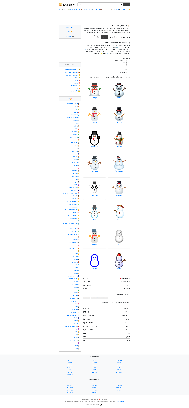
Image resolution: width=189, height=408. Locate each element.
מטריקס (76, 259)
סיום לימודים (74, 298)
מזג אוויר (76, 256)
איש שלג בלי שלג (97, 298)
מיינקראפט (75, 262)
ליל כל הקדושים (74, 248)
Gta (77, 106)
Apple (119, 97)
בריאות (76, 129)
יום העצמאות (74, 228)
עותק (105, 36)
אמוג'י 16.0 (94, 392)
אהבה (76, 112)
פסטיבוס (76, 323)
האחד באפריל (74, 151)
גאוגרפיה (76, 134)
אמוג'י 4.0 (69, 385)
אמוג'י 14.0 (94, 390)
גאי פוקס (76, 140)
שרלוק (76, 348)
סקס (77, 304)
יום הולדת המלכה (73, 215)
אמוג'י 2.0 (94, 383)
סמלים (66, 9)
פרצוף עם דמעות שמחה (72, 70)
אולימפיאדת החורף (73, 118)
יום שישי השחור (74, 242)
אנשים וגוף (117, 9)
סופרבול (76, 295)
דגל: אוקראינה (75, 91)
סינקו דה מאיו (74, 301)
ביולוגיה (76, 126)
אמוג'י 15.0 (119, 390)
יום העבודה (75, 221)
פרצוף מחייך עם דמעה (73, 75)
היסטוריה (75, 162)
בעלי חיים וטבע (107, 9)
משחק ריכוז (70, 36)
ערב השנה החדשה (73, 315)
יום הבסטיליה (74, 207)
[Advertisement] (94, 18)
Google (94, 97)
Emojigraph (69, 4)
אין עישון (76, 120)
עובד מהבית (75, 312)
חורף (106, 298)
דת (77, 148)
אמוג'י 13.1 (70, 390)
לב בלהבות (76, 80)
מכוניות (76, 270)
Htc (94, 220)
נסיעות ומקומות (88, 9)
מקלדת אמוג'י (69, 27)
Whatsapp (119, 171)
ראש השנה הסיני (73, 340)
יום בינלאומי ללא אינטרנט (71, 193)
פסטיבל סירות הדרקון (72, 326)
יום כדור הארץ (74, 231)
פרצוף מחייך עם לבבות (72, 72)
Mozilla (94, 244)
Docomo (94, 372)
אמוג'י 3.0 (119, 383)
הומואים (76, 157)
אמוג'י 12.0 (70, 387)
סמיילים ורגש (126, 9)
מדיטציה (76, 251)
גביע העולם (75, 143)
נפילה (76, 293)
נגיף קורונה (75, 290)
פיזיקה (76, 318)
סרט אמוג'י (75, 309)
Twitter (94, 122)
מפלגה (76, 281)
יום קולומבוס (74, 237)
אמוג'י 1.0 (69, 383)
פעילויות (79, 9)
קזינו (77, 332)
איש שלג (86, 298)
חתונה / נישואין (74, 187)
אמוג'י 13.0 (119, 387)
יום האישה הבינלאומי (72, 201)
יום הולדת (75, 212)
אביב (77, 109)
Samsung (119, 146)
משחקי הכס (75, 284)
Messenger (94, 171)
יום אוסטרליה (74, 190)
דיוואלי (76, 145)
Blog (70, 31)
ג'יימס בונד (75, 131)
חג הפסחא (75, 176)
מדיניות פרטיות (119, 401)
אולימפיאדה (75, 115)
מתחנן (77, 78)
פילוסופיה (75, 320)
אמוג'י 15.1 (70, 392)
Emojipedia (70, 374)
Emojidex (119, 220)
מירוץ (77, 267)
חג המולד (75, 173)
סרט (77, 307)
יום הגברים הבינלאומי (72, 210)
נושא (70, 99)
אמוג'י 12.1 (94, 387)
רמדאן (76, 343)
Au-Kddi (94, 268)
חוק (77, 179)
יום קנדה (76, 240)
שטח (77, 346)
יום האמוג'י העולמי (73, 204)
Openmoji (94, 195)
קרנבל (76, 337)
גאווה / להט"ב (74, 137)
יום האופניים (75, 198)
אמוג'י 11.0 (119, 385)
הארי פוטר (75, 154)
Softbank (119, 268)
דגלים (61, 9)
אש (78, 88)
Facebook (119, 122)
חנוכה (76, 185)
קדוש (77, 329)
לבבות (76, 245)
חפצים (72, 9)
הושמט (76, 159)
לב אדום (77, 83)
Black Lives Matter (73, 104)
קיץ (77, 334)
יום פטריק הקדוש (73, 234)
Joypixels (119, 195)
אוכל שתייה (98, 9)
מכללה (76, 273)
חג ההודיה (75, 171)
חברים (76, 165)
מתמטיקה (75, 287)
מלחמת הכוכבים (73, 276)
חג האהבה (75, 168)
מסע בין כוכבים (74, 279)
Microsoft (94, 146)
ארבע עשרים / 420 (73, 123)
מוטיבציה (75, 253)
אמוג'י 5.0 (94, 385)
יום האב (76, 196)
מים (77, 265)
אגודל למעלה (75, 86)
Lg (119, 244)
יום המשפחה (74, 218)
